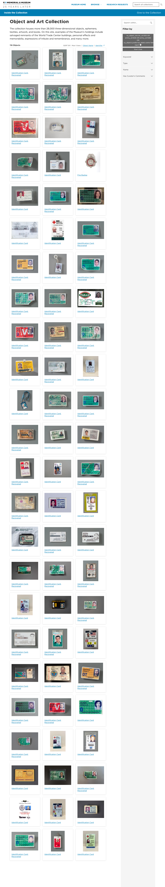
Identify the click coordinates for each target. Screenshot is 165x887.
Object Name (88, 45)
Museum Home (78, 4)
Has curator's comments (134, 76)
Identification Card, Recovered (20, 74)
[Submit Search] (161, 4)
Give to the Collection (149, 12)
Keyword (127, 57)
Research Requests (117, 4)
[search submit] (151, 23)
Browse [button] (95, 4)
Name (125, 70)
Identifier (98, 45)
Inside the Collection (15, 12)
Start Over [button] (138, 49)
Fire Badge (82, 175)
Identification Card (52, 175)
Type (125, 63)
